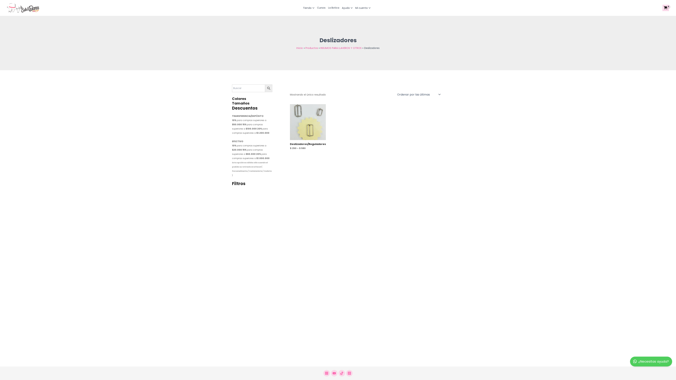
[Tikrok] (342, 373)
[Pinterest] (349, 373)
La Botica (333, 8)
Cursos (321, 8)
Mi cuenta (361, 8)
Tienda (307, 8)
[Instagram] (326, 373)
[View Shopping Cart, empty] (665, 8)
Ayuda (346, 8)
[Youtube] (334, 373)
